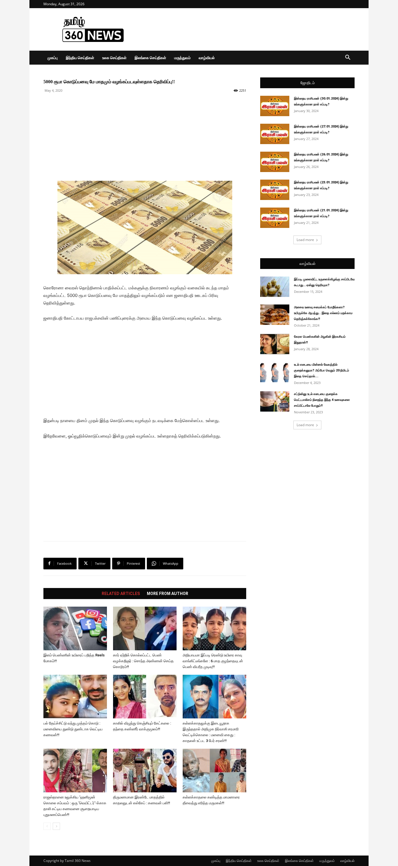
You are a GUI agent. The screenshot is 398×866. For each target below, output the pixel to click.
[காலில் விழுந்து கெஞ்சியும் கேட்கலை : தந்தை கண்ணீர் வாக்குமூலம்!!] (145, 696)
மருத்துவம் (182, 57)
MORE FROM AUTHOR (167, 593)
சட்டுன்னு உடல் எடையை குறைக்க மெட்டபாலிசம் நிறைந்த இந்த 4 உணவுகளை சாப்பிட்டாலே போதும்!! (322, 400)
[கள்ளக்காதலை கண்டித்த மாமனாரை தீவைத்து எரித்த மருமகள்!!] (214, 770)
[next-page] (56, 826)
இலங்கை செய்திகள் (150, 57)
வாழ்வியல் (207, 57)
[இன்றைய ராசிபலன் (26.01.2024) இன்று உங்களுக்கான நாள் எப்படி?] (274, 162)
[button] (348, 58)
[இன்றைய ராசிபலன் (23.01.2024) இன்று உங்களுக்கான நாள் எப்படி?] (274, 190)
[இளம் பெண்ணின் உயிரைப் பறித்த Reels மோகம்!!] (75, 628)
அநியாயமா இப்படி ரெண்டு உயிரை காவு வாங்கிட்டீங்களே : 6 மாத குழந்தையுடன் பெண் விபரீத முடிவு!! (213, 661)
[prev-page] (47, 826)
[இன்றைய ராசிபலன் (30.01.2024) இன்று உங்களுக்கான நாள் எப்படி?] (274, 106)
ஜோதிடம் (307, 83)
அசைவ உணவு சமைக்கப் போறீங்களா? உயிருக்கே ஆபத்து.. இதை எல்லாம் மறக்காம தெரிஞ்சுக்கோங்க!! (323, 313)
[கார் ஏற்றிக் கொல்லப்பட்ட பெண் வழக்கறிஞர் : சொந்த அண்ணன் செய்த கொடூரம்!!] (145, 628)
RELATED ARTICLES (121, 593)
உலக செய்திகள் (114, 57)
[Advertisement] (248, 29)
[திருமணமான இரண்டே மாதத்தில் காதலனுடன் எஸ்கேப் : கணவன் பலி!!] (145, 770)
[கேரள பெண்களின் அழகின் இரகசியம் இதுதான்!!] (274, 344)
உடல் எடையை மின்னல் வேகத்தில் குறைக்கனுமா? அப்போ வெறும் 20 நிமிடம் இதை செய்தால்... (321, 370)
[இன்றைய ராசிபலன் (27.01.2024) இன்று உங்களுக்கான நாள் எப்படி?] (274, 134)
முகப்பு (52, 57)
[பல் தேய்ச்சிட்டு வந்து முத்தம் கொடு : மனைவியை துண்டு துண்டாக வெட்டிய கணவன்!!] (75, 696)
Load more (305, 239)
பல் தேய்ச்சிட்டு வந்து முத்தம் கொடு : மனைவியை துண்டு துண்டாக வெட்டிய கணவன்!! (73, 729)
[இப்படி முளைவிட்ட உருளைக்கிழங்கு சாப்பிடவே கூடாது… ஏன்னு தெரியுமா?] (274, 287)
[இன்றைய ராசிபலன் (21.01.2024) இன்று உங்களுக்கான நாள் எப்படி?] (274, 218)
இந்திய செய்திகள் (80, 57)
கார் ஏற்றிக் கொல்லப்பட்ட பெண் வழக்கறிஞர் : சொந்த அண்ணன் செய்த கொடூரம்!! (143, 661)
